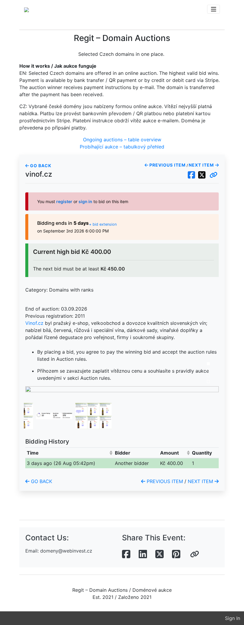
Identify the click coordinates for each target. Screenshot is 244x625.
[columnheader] (69, 452)
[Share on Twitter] (159, 554)
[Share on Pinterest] (176, 554)
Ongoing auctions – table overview (122, 140)
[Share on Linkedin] (143, 554)
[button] (213, 175)
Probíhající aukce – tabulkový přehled (122, 147)
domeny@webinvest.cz (66, 551)
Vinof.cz (34, 323)
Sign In (232, 618)
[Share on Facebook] (126, 554)
